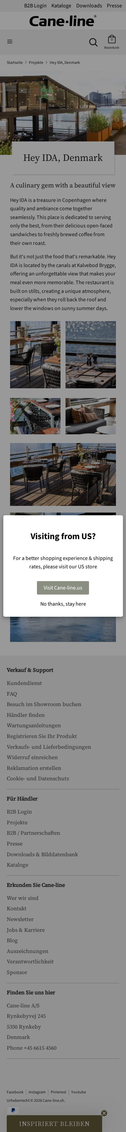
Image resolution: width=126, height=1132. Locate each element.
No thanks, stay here (63, 604)
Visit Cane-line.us (63, 588)
